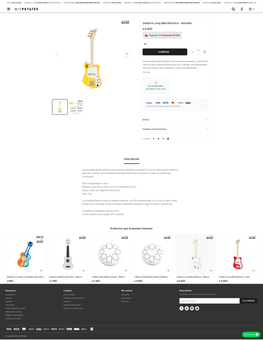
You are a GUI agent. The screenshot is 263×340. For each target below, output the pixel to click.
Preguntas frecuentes (72, 305)
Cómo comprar (69, 295)
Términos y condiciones (73, 308)
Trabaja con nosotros (13, 312)
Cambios (67, 301)
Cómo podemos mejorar (15, 308)
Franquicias (9, 305)
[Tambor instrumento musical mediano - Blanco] (153, 254)
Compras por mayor (13, 319)
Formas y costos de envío (73, 298)
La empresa (10, 295)
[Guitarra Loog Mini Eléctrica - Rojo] (238, 254)
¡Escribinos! (249, 334)
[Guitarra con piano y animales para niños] (25, 254)
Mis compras (126, 298)
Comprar (163, 52)
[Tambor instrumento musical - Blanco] (110, 254)
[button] (233, 9)
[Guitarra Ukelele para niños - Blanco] (68, 254)
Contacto (9, 301)
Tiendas (8, 298)
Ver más (146, 72)
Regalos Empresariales (14, 315)
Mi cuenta (125, 295)
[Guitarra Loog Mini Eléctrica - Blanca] (195, 254)
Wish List (125, 301)
